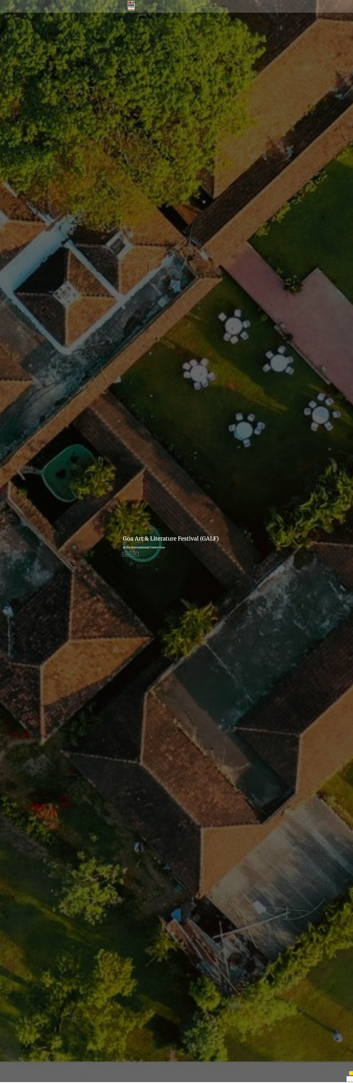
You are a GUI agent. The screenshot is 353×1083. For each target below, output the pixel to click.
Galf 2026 (204, 6)
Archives (214, 6)
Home (195, 6)
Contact (224, 6)
